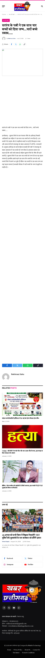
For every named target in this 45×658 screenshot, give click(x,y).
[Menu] (3, 6)
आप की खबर (6, 20)
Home (9, 650)
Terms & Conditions (28, 652)
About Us (27, 650)
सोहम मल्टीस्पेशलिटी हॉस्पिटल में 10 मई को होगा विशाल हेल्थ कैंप (20, 418)
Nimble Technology (34, 645)
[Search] (42, 6)
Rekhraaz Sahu (12, 38)
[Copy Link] (24, 44)
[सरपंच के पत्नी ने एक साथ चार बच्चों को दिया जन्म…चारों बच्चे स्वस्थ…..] (22, 62)
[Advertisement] (22, 102)
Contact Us (36, 650)
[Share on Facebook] (11, 44)
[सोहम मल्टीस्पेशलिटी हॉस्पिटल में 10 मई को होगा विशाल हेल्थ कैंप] (22, 404)
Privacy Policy (18, 650)
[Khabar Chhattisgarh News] (22, 6)
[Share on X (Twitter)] (16, 44)
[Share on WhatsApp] (20, 44)
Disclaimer (16, 652)
